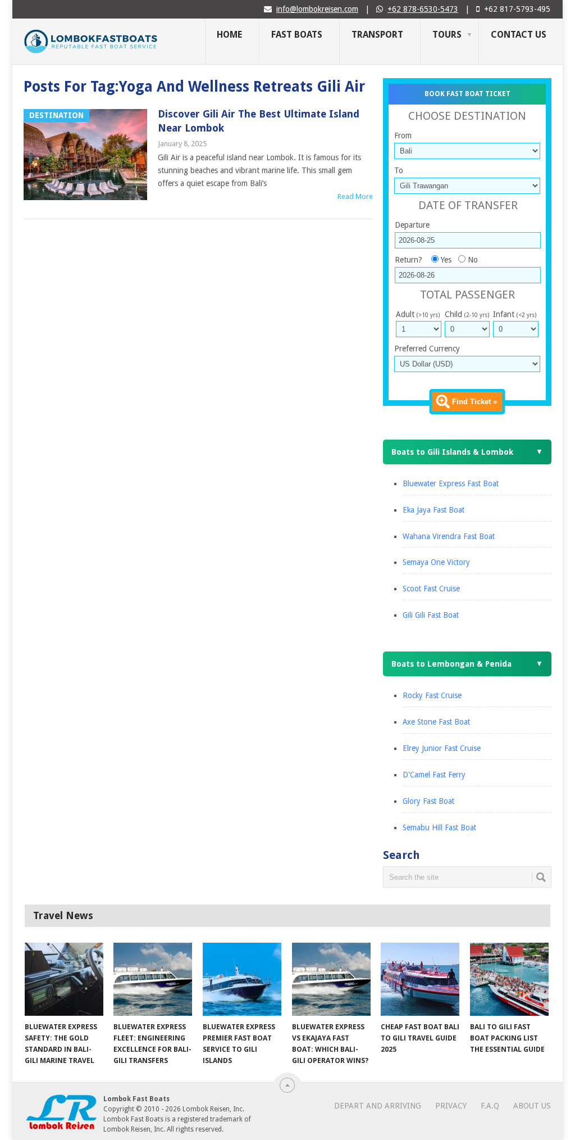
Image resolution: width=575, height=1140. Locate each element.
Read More (355, 196)
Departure (412, 224)
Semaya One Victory (436, 562)
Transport (377, 34)
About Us (532, 1105)
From (403, 135)
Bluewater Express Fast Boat (451, 483)
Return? (408, 259)
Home (229, 34)
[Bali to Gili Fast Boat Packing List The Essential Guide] (509, 979)
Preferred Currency (427, 348)
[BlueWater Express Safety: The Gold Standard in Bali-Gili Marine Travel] (64, 979)
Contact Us (518, 34)
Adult (418, 314)
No (473, 259)
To (398, 170)
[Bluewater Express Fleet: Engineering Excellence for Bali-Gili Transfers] (152, 979)
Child (467, 314)
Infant (514, 314)
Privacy (451, 1105)
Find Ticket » (474, 401)
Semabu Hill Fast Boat (439, 827)
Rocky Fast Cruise (432, 695)
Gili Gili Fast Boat (431, 614)
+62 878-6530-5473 (422, 8)
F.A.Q (490, 1105)
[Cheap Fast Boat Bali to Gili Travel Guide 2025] (420, 979)
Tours (447, 34)
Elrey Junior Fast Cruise (442, 748)
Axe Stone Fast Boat (436, 721)
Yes (446, 259)
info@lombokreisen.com (317, 8)
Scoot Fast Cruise (431, 588)
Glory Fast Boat (428, 801)
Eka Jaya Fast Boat (433, 509)
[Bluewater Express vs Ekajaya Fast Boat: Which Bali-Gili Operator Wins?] (331, 979)
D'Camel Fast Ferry (434, 774)
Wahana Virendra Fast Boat (449, 536)
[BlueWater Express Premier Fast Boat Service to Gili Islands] (242, 979)
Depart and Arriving (377, 1105)
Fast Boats (296, 34)
